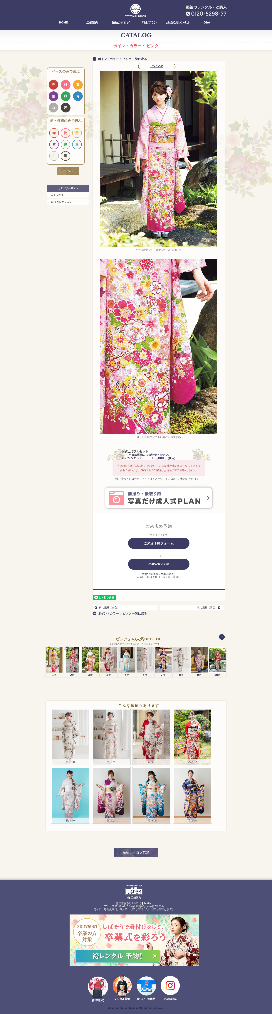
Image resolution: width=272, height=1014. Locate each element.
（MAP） (145, 903)
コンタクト (57, 194)
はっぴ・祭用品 (146, 998)
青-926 (151, 820)
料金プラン (149, 22)
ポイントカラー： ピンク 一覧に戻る (122, 58)
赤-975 (151, 762)
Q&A (207, 22)
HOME (63, 22)
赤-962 (192, 762)
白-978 (70, 762)
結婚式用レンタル (178, 22)
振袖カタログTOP (136, 852)
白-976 (111, 762)
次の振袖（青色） (207, 607)
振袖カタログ (121, 22)
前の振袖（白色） (109, 607)
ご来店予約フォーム (159, 543)
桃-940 (70, 820)
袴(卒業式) (98, 1000)
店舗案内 (92, 22)
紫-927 (111, 820)
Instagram (170, 998)
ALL (70, 170)
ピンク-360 (156, 66)
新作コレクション (61, 202)
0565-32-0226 (158, 564)
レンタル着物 (122, 998)
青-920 (192, 820)
